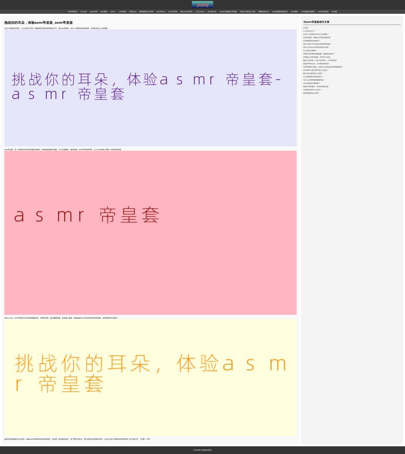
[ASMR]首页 (72, 11)
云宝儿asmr (200, 11)
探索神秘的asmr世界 (311, 93)
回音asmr (132, 11)
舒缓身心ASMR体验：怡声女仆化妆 (316, 57)
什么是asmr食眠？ (310, 50)
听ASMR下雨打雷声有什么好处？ (315, 70)
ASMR (305, 28)
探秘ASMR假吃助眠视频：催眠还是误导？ (319, 54)
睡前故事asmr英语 (146, 11)
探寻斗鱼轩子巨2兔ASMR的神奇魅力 (317, 44)
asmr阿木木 (212, 11)
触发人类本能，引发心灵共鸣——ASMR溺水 (320, 60)
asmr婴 (334, 11)
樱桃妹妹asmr (264, 11)
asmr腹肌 (103, 11)
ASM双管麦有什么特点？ (312, 90)
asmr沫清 (93, 11)
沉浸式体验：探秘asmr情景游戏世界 (317, 37)
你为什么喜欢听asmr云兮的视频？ (316, 34)
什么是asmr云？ (309, 31)
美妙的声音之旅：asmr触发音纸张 (316, 64)
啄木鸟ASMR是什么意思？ (313, 73)
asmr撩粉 (294, 11)
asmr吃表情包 (323, 11)
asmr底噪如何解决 (308, 11)
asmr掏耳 (122, 11)
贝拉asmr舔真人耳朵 (247, 11)
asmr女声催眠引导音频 (228, 11)
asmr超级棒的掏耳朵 (280, 11)
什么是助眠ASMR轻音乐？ (313, 77)
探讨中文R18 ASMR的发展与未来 (316, 47)
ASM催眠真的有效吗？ (311, 41)
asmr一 (113, 11)
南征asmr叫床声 (186, 11)
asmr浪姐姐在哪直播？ (311, 83)
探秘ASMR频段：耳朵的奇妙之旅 (315, 86)
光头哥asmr (161, 11)
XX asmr (83, 11)
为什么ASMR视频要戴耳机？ (314, 80)
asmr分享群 (172, 11)
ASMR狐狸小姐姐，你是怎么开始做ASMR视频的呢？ (323, 67)
